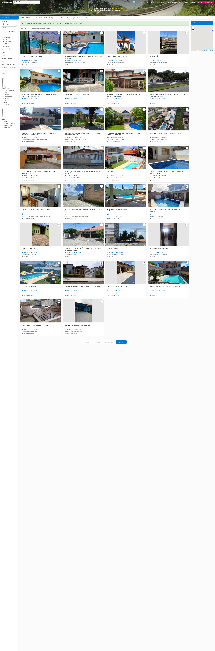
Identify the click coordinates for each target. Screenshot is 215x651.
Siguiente (120, 342)
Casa (5, 39)
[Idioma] (135, 2)
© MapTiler (203, 50)
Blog (152, 2)
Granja (6, 43)
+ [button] (193, 27)
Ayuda (140, 2)
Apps (146, 2)
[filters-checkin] (3, 24)
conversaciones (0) (175, 2)
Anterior (87, 342)
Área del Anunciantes (189, 2)
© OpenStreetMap (209, 50)
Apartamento (8, 41)
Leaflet (198, 50)
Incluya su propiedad (204, 2)
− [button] (193, 29)
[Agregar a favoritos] (59, 32)
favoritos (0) (161, 2)
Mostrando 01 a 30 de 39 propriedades (104, 342)
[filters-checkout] (3, 28)
